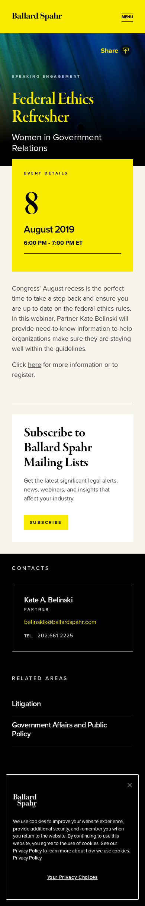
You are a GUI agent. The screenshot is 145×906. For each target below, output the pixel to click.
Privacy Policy (27, 858)
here (34, 365)
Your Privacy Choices (72, 877)
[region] (72, 837)
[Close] (130, 785)
